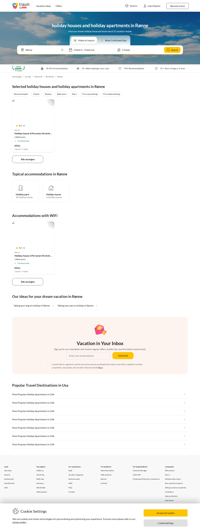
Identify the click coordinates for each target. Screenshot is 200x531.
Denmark (38, 76)
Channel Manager (140, 470)
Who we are (169, 470)
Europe (28, 76)
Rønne (60, 76)
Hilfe (70, 483)
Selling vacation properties (175, 488)
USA (6, 488)
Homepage (17, 76)
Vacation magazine (76, 475)
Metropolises (41, 492)
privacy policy (19, 522)
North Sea (40, 475)
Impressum (169, 500)
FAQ (70, 488)
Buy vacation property (174, 483)
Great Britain (9, 483)
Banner (104, 479)
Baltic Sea (40, 479)
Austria (7, 475)
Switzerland (9, 479)
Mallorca (40, 470)
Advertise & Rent (107, 470)
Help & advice (106, 475)
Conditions (169, 492)
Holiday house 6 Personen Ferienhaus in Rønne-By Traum (44, 133)
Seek (70, 470)
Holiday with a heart (173, 479)
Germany (8, 470)
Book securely (74, 479)
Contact (72, 492)
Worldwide (40, 488)
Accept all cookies (166, 513)
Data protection (171, 496)
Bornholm (50, 76)
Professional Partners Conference (146, 479)
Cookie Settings (165, 523)
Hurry (167, 475)
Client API (137, 475)
